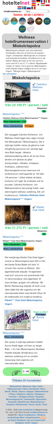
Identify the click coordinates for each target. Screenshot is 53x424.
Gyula (38, 404)
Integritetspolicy (33, 417)
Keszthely (12, 401)
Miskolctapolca (37, 401)
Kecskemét (34, 388)
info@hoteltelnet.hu (39, 412)
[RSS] (42, 417)
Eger (35, 386)
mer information (10, 73)
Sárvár (7, 391)
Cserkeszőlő (29, 399)
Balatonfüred (15, 386)
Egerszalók (41, 399)
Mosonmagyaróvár (14, 399)
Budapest (39, 394)
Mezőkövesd (23, 401)
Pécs (43, 388)
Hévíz (25, 388)
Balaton (30, 394)
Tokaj (44, 404)
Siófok (14, 391)
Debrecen (27, 386)
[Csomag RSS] (44, 417)
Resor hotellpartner (27, 414)
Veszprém (10, 404)
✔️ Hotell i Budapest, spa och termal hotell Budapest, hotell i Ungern (26, 421)
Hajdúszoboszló (14, 388)
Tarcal (31, 404)
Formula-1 (13, 396)
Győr (40, 386)
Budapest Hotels (26, 396)
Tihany (12, 394)
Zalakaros (21, 394)
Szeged (30, 391)
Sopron (22, 391)
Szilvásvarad (21, 404)
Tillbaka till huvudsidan (26, 380)
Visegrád (39, 396)
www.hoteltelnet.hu (26, 409)
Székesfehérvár (41, 391)
